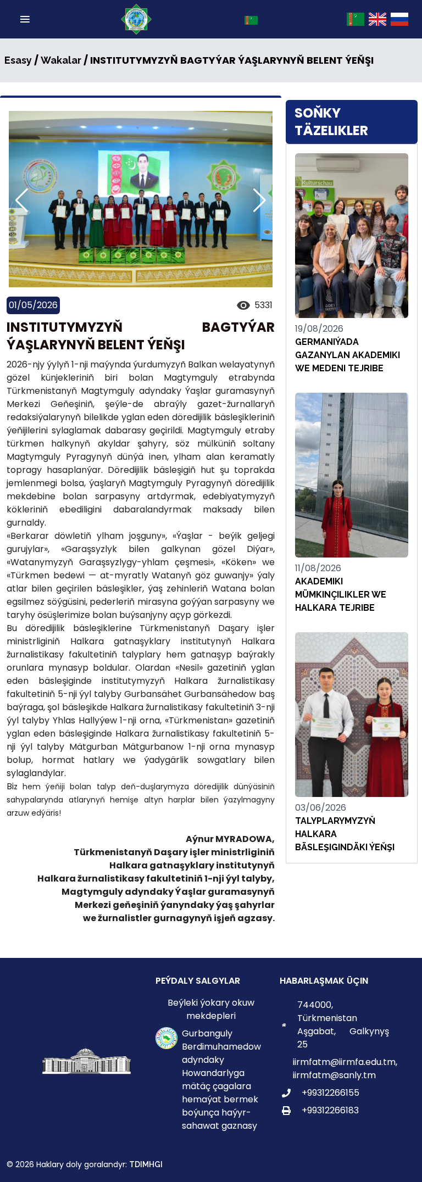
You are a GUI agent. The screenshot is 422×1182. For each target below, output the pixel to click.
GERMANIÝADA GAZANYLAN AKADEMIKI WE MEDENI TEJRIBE (347, 355)
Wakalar (61, 60)
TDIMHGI (146, 1164)
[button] (259, 200)
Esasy (18, 60)
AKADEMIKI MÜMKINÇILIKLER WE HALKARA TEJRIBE (340, 594)
